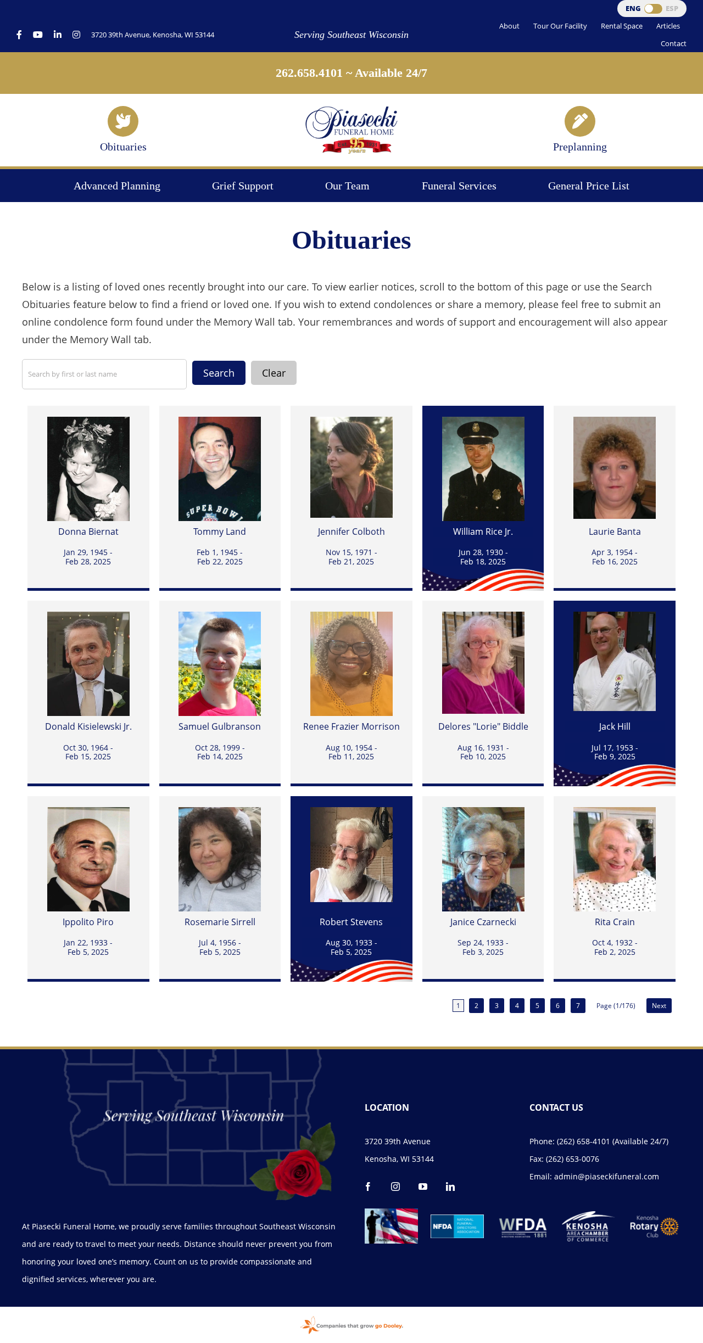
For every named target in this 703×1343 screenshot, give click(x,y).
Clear (274, 372)
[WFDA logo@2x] (523, 1213)
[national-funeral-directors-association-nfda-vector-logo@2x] (457, 1219)
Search (219, 372)
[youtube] (423, 1186)
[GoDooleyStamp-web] (351, 1317)
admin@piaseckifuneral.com (606, 1176)
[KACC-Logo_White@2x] (588, 1216)
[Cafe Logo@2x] (391, 1213)
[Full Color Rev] (654, 1219)
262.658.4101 (309, 73)
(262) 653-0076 (572, 1159)
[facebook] (368, 1186)
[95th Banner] (351, 109)
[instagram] (395, 1186)
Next (659, 1005)
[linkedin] (450, 1186)
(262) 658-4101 (583, 1141)
